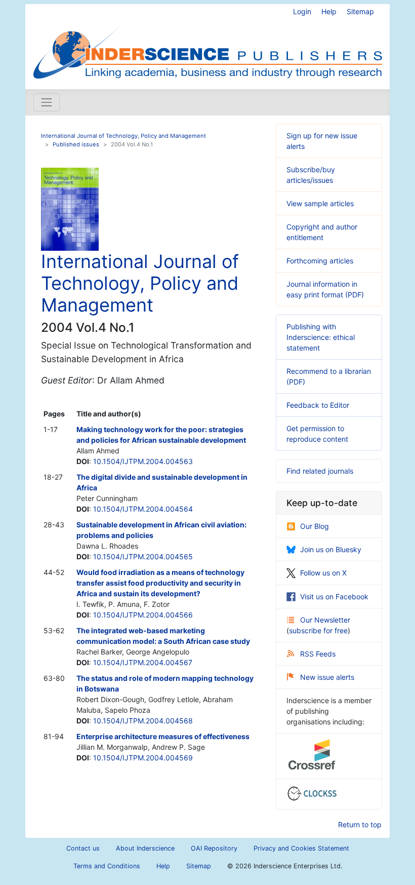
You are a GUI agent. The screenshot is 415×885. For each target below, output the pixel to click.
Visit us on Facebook (334, 596)
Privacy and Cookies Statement (301, 848)
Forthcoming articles (319, 260)
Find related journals (319, 471)
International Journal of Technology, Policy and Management (123, 135)
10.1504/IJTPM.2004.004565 (143, 556)
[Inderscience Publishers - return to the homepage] (207, 42)
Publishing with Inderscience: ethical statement (320, 337)
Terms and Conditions (106, 866)
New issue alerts (327, 677)
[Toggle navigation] (46, 102)
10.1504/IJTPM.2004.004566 (143, 614)
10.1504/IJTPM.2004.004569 (143, 757)
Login (302, 11)
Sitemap (360, 11)
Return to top (360, 824)
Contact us (83, 848)
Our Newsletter (325, 619)
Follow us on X (323, 572)
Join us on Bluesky (330, 549)
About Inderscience (145, 848)
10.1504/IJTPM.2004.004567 (142, 662)
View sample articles (320, 203)
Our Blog (314, 526)
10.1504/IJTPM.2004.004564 (143, 509)
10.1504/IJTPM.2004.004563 (143, 461)
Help (329, 11)
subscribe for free (318, 630)
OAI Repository (214, 848)
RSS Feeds (318, 653)
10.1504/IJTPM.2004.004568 (143, 720)
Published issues (76, 144)
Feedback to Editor (317, 405)
